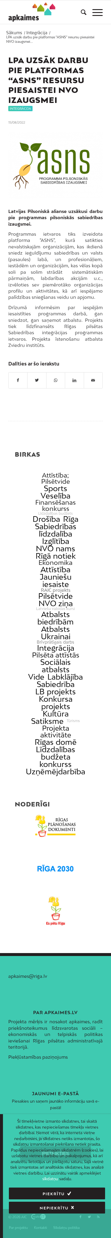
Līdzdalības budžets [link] (55, 513)
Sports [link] (55, 488)
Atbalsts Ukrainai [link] (55, 632)
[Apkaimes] (31, 12)
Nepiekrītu (54, 1208)
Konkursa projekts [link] (56, 702)
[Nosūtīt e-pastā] (93, 380)
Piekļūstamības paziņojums (38, 1057)
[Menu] (94, 12)
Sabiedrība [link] (56, 684)
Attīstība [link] (55, 569)
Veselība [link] (55, 495)
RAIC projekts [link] (55, 590)
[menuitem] (80, 12)
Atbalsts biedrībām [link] (55, 618)
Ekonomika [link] (55, 563)
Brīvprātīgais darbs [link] (55, 642)
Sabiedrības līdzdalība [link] (55, 530)
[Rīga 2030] (55, 868)
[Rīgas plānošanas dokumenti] (55, 826)
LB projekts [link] (55, 691)
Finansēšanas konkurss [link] (55, 505)
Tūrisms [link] (73, 721)
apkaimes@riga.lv (27, 976)
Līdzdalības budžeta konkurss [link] (55, 757)
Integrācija (20, 108)
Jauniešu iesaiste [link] (56, 580)
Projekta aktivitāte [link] (55, 731)
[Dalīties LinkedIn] (74, 380)
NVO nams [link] (55, 548)
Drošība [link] (46, 519)
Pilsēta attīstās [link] (55, 655)
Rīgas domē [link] (56, 742)
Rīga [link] (70, 519)
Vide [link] (36, 677)
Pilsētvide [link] (55, 596)
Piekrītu (54, 1194)
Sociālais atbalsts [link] (55, 665)
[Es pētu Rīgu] (55, 911)
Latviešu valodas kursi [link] (55, 609)
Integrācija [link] (55, 648)
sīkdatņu (50, 1178)
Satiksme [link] (47, 721)
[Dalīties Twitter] (37, 380)
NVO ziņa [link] (55, 603)
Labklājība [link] (65, 677)
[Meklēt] (80, 12)
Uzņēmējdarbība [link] (55, 771)
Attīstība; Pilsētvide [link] (55, 478)
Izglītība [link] (55, 541)
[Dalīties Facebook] (18, 380)
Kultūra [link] (56, 713)
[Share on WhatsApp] (55, 380)
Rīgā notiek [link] (56, 556)
